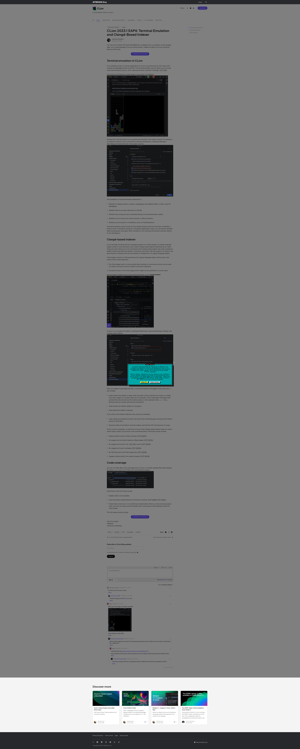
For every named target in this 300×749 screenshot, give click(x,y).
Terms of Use (158, 376)
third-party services (138, 378)
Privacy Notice (146, 376)
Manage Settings (155, 382)
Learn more (153, 371)
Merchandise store (201, 743)
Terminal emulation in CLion (196, 27)
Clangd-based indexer (195, 30)
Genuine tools (124, 735)
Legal (116, 735)
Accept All (144, 382)
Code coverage (193, 32)
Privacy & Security (98, 735)
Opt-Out (161, 379)
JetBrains (106, 745)
